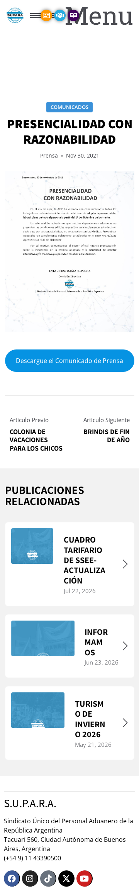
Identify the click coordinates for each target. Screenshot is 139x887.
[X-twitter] (66, 878)
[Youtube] (84, 878)
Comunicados (69, 106)
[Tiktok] (48, 878)
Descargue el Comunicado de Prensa (69, 361)
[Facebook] (12, 878)
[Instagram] (30, 878)
